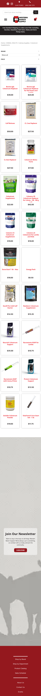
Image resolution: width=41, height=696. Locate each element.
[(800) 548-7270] (30, 2)
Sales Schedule (20, 673)
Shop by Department (20, 664)
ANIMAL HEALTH (11, 43)
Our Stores (19, 5)
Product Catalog (21, 668)
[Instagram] (11, 3)
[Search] (35, 12)
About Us (20, 683)
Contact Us (20, 687)
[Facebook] (7, 3)
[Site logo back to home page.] (20, 19)
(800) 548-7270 (30, 5)
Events (20, 692)
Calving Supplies (24, 43)
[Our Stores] (19, 2)
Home (3, 43)
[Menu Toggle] (5, 19)
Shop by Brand (20, 659)
